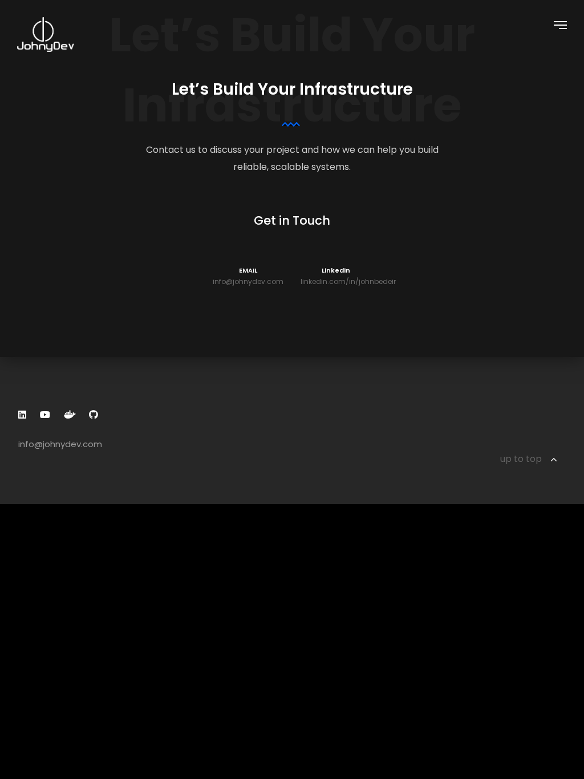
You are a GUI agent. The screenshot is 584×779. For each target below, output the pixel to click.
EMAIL (248, 276)
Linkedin (336, 276)
